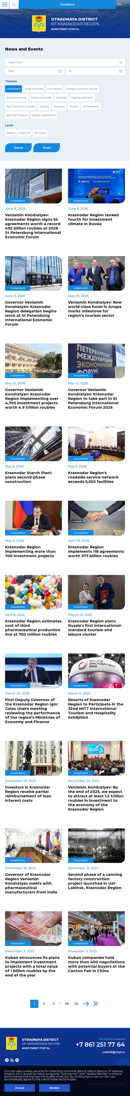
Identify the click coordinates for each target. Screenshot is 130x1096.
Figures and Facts (82, 97)
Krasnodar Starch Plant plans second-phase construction (28, 477)
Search (18, 147)
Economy (61, 97)
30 (76, 1004)
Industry (44, 106)
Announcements (16, 97)
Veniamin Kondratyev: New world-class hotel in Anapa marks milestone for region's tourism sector (95, 309)
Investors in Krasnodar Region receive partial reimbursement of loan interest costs (28, 794)
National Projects (17, 115)
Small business (34, 88)
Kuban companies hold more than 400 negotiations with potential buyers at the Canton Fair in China (96, 964)
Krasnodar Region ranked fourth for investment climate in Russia (93, 219)
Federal (10, 132)
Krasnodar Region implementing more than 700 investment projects (30, 551)
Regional (24, 132)
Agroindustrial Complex (20, 106)
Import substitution (44, 115)
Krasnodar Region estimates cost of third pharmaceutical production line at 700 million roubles (33, 628)
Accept (19, 1088)
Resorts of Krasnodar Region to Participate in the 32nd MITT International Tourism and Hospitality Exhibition (95, 709)
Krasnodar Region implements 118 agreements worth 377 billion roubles (96, 551)
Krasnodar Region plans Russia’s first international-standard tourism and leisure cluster (95, 628)
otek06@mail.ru (113, 1052)
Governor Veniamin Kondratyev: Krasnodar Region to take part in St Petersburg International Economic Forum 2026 (93, 399)
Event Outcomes (41, 97)
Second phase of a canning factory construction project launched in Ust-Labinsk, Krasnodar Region (95, 881)
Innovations (54, 88)
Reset (46, 147)
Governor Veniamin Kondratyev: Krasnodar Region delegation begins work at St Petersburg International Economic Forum (31, 313)
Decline (54, 1088)
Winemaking (91, 106)
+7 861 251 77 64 (100, 1044)
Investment (13, 88)
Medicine (59, 106)
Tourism (74, 106)
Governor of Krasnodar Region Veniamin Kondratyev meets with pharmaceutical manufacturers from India (31, 883)
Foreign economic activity (82, 88)
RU (126, 4)
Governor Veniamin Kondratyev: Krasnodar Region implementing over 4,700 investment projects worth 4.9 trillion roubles (31, 399)
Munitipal (40, 132)
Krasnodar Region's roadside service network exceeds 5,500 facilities (93, 477)
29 (67, 1004)
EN (119, 4)
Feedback (67, 4)
